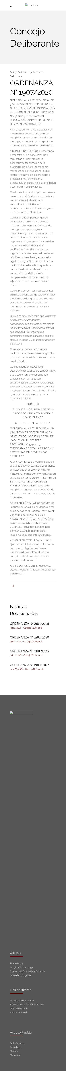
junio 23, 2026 (16, 669)
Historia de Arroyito (19, 1012)
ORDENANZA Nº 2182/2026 (29, 637)
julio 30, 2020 (38, 72)
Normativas (15, 1055)
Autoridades (15, 1047)
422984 (31, 971)
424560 (21, 971)
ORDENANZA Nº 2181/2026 (29, 651)
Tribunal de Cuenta (19, 1008)
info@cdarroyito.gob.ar (20, 975)
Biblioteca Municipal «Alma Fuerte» (27, 1004)
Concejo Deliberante (19, 72)
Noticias (13, 1051)
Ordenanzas (16, 76)
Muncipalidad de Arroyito (22, 1000)
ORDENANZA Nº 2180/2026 (29, 665)
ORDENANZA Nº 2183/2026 (29, 623)
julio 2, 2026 (15, 628)
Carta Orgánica (17, 1043)
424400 (41, 971)
